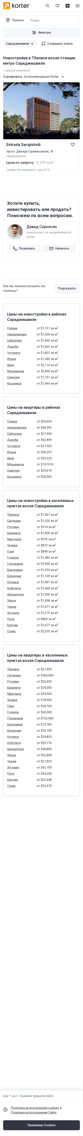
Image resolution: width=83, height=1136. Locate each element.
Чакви (11, 607)
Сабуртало (14, 340)
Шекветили (15, 594)
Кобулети (14, 588)
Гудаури (13, 557)
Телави (12, 545)
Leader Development (20, 170)
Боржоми (14, 576)
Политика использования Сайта (33, 1112)
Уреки (11, 600)
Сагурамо (14, 521)
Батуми (12, 625)
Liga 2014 (43, 170)
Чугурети (13, 353)
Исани (11, 359)
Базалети (13, 533)
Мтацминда (15, 371)
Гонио (11, 631)
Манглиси (14, 539)
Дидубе (12, 346)
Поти (10, 619)
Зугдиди (13, 613)
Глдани (12, 328)
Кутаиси (13, 582)
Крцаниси (14, 383)
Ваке (10, 365)
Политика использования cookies (35, 1108)
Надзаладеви (16, 334)
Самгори (13, 377)
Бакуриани (15, 570)
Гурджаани (15, 564)
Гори (10, 551)
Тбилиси (13, 515)
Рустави (13, 527)
